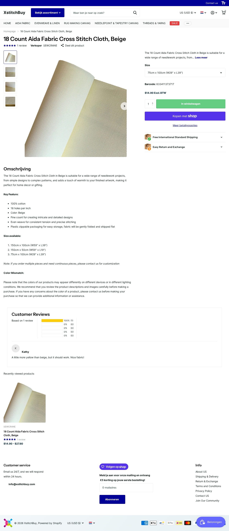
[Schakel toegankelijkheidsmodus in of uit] (223, 3)
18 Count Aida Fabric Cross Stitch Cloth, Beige (24, 433)
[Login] (214, 13)
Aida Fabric (22, 23)
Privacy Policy (204, 490)
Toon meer (188, 23)
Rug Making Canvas (77, 23)
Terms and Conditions (208, 486)
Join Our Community (207, 500)
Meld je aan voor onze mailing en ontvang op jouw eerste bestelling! (124, 478)
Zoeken (135, 12)
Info (199, 465)
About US (201, 471)
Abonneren (112, 499)
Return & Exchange (207, 481)
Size (147, 65)
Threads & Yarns (154, 23)
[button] (124, 106)
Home (7, 23)
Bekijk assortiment (46, 12)
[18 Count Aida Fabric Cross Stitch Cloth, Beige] (25, 402)
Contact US (202, 495)
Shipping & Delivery (207, 476)
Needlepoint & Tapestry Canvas (116, 23)
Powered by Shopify (50, 523)
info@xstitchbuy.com (22, 484)
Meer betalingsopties (185, 125)
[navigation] (10, 57)
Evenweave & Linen (47, 23)
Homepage (10, 31)
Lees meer (201, 57)
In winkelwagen (190, 103)
